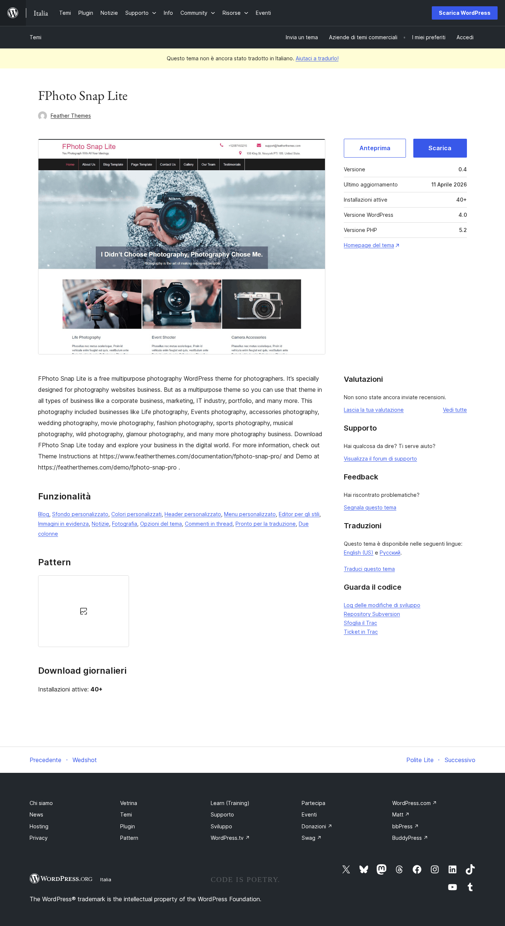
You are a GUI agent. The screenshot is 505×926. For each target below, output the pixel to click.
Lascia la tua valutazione (374, 410)
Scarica (439, 148)
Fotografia (124, 524)
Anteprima (374, 148)
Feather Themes (71, 115)
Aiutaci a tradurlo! (317, 58)
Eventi (309, 814)
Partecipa (313, 803)
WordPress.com (414, 803)
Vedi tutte (455, 410)
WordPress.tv (230, 838)
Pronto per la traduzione (265, 524)
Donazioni (317, 826)
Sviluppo (221, 826)
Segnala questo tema (370, 507)
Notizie (100, 524)
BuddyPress (410, 838)
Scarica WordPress (465, 13)
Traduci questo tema (369, 569)
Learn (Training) (230, 803)
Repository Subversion (372, 614)
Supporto (222, 814)
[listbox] (181, 611)
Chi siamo (41, 803)
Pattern (129, 838)
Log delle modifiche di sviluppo (382, 605)
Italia (105, 879)
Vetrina (128, 803)
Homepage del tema (369, 245)
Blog (43, 514)
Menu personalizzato (250, 514)
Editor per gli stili (299, 514)
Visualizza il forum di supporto (380, 458)
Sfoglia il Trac (360, 623)
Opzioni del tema (161, 524)
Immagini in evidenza (63, 524)
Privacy (39, 838)
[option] (83, 611)
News (36, 814)
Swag (312, 838)
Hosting (39, 826)
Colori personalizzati (136, 514)
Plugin (127, 826)
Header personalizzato (193, 514)
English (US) (358, 552)
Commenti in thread (209, 524)
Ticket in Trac (361, 632)
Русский (390, 552)
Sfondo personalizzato (80, 514)
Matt (401, 814)
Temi (35, 37)
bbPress (405, 826)
